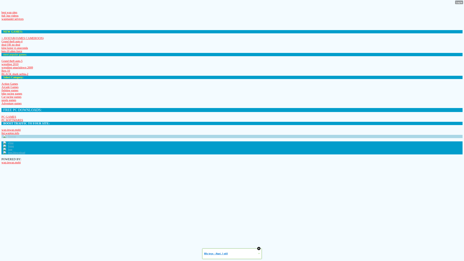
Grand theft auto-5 (11, 61)
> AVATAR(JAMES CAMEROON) (22, 38)
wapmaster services (12, 18)
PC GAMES (8, 116)
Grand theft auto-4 (11, 41)
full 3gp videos (9, 15)
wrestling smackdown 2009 (17, 67)
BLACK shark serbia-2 (14, 74)
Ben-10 (5, 70)
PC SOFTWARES (12, 120)
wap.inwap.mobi (11, 129)
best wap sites (9, 12)
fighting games (9, 90)
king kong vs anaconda (14, 47)
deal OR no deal (10, 44)
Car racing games (11, 96)
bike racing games (11, 93)
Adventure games (11, 103)
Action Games (9, 83)
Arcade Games (9, 87)
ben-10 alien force (11, 51)
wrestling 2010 (9, 64)
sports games (8, 100)
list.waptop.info (10, 133)
